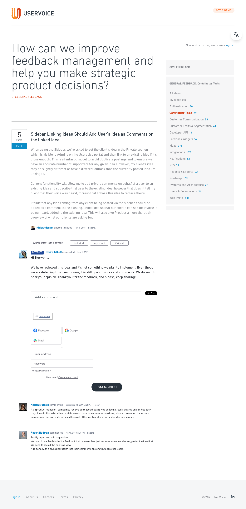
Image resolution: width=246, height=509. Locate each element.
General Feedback (183, 83)
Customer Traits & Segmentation (191, 126)
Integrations (177, 152)
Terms (63, 497)
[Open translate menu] (236, 34)
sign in (230, 45)
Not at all (81, 244)
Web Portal (177, 198)
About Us (32, 497)
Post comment (107, 387)
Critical (122, 244)
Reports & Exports (181, 172)
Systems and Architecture (187, 185)
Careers (48, 497)
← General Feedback (27, 97)
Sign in (16, 497)
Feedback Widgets (181, 139)
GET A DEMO (224, 10)
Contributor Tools (209, 83)
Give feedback (180, 67)
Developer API (179, 132)
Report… (92, 228)
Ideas (173, 145)
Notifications (178, 158)
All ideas (175, 93)
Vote (19, 146)
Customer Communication (187, 119)
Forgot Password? (41, 370)
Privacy (78, 497)
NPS (172, 165)
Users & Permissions (183, 191)
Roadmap (176, 178)
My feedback (178, 100)
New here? (62, 377)
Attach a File (44, 316)
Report (97, 405)
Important (100, 244)
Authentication (179, 106)
